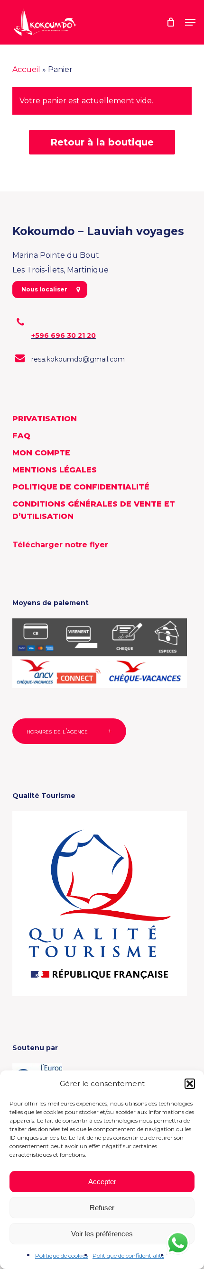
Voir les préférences (102, 1234)
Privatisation (44, 418)
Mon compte (41, 452)
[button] (190, 1083)
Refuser (102, 1208)
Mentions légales (54, 469)
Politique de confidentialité (128, 1255)
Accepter (102, 1182)
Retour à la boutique (102, 142)
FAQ (21, 435)
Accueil (26, 69)
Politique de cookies (61, 1255)
